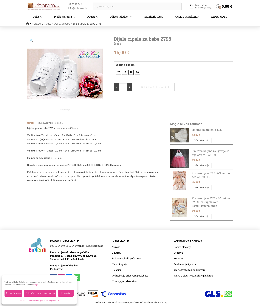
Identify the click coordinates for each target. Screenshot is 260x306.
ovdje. (35, 284)
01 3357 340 (72, 245)
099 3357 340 (57, 245)
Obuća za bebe (62, 23)
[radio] (118, 72)
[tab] (32, 123)
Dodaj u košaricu (156, 87)
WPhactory (162, 302)
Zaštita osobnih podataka (37, 300)
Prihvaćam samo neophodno (40, 293)
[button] (224, 6)
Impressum (54, 300)
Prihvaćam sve (13, 293)
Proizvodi (36, 23)
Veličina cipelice (125, 64)
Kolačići (23, 300)
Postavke (65, 293)
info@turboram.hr (92, 245)
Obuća (47, 23)
